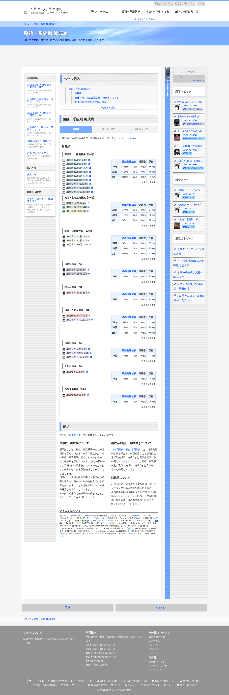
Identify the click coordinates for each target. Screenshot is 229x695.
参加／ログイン (165, 3)
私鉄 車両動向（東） (137, 680)
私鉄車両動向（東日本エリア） (102, 652)
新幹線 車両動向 (94, 660)
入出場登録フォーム (39, 155)
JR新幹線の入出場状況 (39, 144)
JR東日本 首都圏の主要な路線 (90, 102)
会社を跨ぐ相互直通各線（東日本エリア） (97, 97)
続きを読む (110, 107)
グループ (153, 648)
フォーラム (154, 640)
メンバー (153, 644)
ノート (152, 652)
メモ (201, 3)
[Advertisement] (114, 55)
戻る (68, 607)
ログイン (190, 3)
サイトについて (157, 669)
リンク (170, 684)
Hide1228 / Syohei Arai (102, 521)
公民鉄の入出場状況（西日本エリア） (40, 131)
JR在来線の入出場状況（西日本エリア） (39, 117)
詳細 (28, 642)
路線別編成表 (129, 161)
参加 (179, 3)
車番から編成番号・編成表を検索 (40, 205)
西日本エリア (141, 129)
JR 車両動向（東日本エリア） (102, 644)
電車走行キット (157, 661)
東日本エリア (108, 129)
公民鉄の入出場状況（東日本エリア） (40, 102)
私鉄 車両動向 (133, 449)
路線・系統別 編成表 (44, 24)
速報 (66, 684)
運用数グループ (77, 435)
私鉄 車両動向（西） (165, 680)
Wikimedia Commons (140, 516)
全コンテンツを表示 (145, 19)
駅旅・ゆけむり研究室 (81, 516)
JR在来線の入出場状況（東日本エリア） (39, 88)
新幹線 (78, 93)
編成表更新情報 (98, 684)
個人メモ (39, 178)
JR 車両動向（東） (83, 680)
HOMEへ (161, 607)
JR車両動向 (117, 449)
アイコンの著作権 (127, 138)
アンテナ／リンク (158, 665)
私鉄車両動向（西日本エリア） (102, 656)
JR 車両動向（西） (109, 680)
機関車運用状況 (157, 636)
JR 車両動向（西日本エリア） (102, 648)
